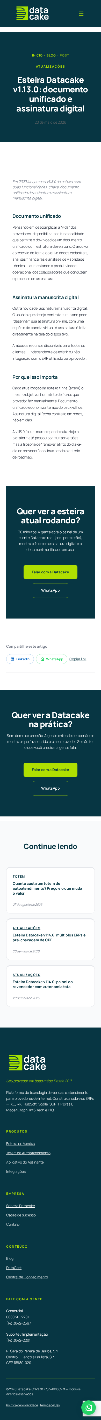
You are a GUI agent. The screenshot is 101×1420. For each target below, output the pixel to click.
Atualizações (50, 66)
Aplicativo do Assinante (25, 1162)
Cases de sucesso (20, 1215)
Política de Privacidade (22, 1405)
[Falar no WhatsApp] (88, 1407)
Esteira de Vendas (20, 1143)
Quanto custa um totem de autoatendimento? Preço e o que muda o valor (47, 888)
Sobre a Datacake (20, 1205)
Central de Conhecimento (27, 1276)
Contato (12, 1224)
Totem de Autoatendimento (28, 1152)
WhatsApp (50, 590)
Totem (19, 876)
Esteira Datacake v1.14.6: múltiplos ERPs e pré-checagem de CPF (49, 937)
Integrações (16, 1171)
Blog (51, 55)
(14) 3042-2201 (18, 1340)
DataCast (13, 1267)
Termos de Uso (50, 1405)
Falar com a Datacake (50, 571)
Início (37, 55)
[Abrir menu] (81, 13)
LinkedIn (23, 659)
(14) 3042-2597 (18, 1323)
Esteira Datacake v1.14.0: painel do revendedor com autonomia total (43, 984)
